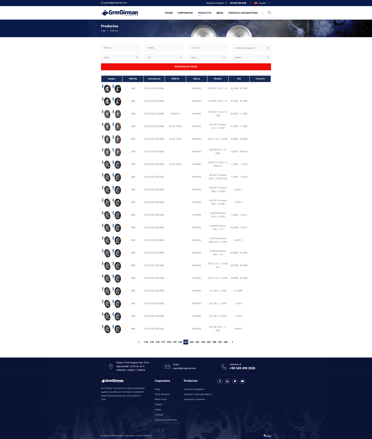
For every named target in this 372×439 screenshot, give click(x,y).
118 (169, 342)
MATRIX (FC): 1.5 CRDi (217, 151)
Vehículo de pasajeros (194, 389)
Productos (204, 13)
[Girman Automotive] (119, 12)
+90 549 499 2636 (237, 3)
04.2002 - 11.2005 (239, 113)
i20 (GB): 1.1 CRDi (217, 303)
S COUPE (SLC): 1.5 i (218, 88)
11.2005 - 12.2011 (239, 215)
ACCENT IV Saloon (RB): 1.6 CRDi (218, 202)
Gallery (158, 409)
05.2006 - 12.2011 (239, 227)
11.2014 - (239, 303)
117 (163, 342)
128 (225, 342)
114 (146, 342)
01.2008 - (239, 290)
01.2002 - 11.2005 (239, 126)
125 (208, 342)
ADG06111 (175, 113)
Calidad (158, 404)
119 (174, 342)
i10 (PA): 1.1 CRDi (217, 290)
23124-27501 (175, 139)
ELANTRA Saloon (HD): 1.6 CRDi (218, 215)
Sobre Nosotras (162, 394)
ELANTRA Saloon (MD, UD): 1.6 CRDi (218, 240)
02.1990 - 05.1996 (239, 88)
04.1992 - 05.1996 (239, 101)
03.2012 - (239, 328)
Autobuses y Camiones (194, 399)
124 (203, 342)
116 (157, 342)
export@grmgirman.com (115, 2)
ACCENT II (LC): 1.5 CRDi (218, 114)
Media (220, 13)
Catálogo (159, 414)
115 (152, 342)
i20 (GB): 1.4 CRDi (218, 316)
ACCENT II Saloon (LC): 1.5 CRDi (217, 126)
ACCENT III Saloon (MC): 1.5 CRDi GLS (218, 177)
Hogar (169, 13)
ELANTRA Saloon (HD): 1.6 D (218, 227)
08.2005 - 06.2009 (239, 265)
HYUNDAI (196, 88)
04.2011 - (239, 189)
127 (220, 342)
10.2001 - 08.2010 (239, 151)
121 (186, 342)
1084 (133, 113)
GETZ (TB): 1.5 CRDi (218, 139)
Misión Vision (161, 399)
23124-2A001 (175, 164)
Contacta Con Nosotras (243, 13)
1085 (133, 164)
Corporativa (185, 13)
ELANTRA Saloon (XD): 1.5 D (218, 253)
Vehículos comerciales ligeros (198, 394)
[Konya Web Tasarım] (267, 435)
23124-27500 (175, 126)
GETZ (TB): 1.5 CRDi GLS (218, 265)
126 (214, 342)
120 (180, 342)
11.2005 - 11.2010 (239, 164)
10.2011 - (239, 202)
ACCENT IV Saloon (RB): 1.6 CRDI (218, 189)
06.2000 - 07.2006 (239, 252)
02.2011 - (239, 240)
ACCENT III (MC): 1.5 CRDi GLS (218, 164)
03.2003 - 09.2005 (239, 139)
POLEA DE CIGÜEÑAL (154, 88)
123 (197, 342)
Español (262, 3)
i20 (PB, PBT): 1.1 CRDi (218, 329)
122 (191, 342)
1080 (133, 88)
